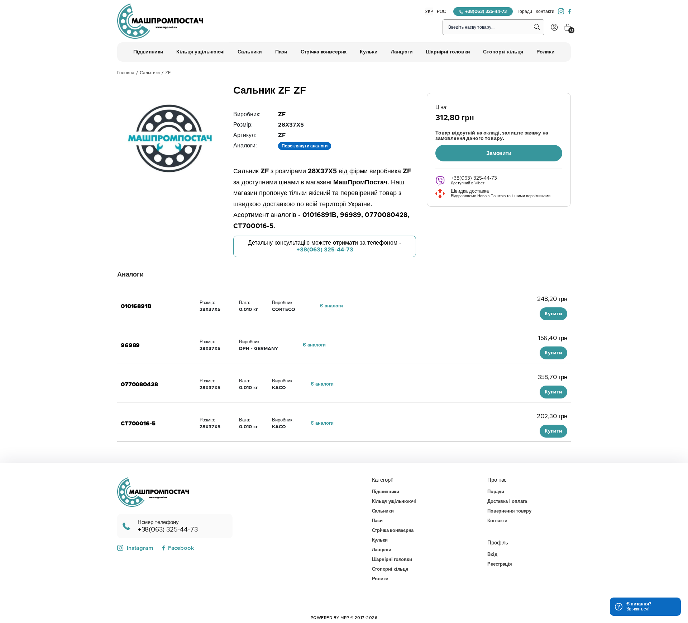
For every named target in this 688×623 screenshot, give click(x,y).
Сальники (150, 73)
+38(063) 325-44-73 (486, 11)
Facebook (181, 548)
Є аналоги (331, 306)
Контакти (545, 11)
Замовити (498, 153)
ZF (282, 114)
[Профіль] (554, 27)
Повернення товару (509, 511)
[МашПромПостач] (160, 21)
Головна (125, 73)
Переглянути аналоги (305, 146)
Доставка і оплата (507, 501)
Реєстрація (499, 564)
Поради (524, 11)
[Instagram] (561, 11)
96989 (130, 345)
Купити (553, 313)
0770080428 (139, 384)
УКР (429, 11)
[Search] (537, 27)
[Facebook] (569, 11)
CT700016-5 (138, 423)
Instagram (140, 548)
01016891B (136, 306)
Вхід (492, 554)
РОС (441, 11)
